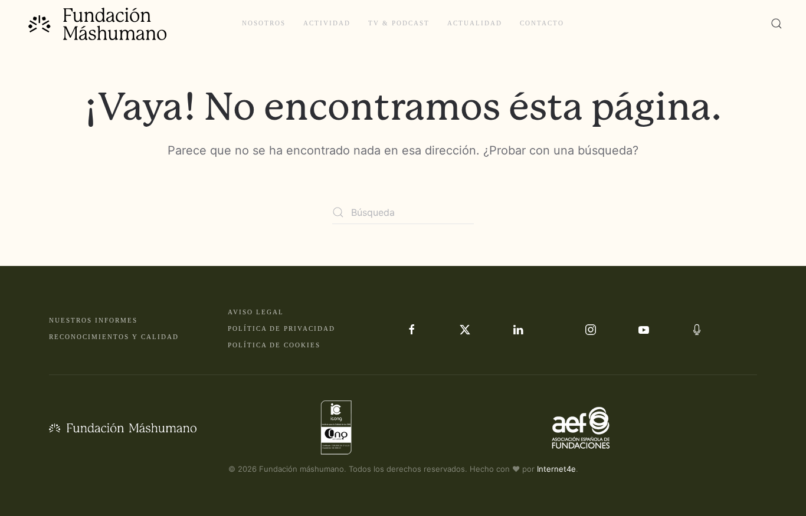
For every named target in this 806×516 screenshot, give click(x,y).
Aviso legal (256, 311)
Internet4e (556, 469)
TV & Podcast (399, 23)
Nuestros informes (93, 320)
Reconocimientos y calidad (114, 336)
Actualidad (474, 23)
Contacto (542, 23)
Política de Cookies (274, 345)
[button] (776, 23)
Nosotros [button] (264, 23)
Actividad (326, 23)
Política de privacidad (281, 328)
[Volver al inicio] (99, 23)
